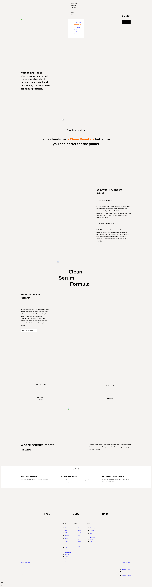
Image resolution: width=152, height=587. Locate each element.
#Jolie (76, 469)
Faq (91, 533)
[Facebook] (69, 574)
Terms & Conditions (126, 569)
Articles (77, 27)
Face (72, 12)
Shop (79, 536)
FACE (47, 514)
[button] (76, 18)
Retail (79, 533)
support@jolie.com (126, 563)
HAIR (105, 514)
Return (92, 531)
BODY (76, 29)
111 (71, 14)
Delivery (92, 528)
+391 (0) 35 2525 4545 (26, 563)
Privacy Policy (125, 572)
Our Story (77, 23)
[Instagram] (76, 574)
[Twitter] (82, 574)
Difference (78, 25)
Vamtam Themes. (33, 574)
